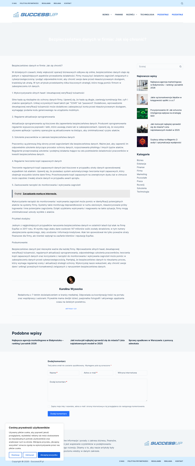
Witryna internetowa (127, 372)
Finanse (119, 14)
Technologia (147, 14)
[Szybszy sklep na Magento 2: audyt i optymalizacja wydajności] (142, 141)
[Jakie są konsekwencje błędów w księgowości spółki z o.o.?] (142, 99)
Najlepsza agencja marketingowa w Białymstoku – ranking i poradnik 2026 (166, 85)
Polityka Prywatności (29, 3)
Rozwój (130, 14)
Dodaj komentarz (58, 382)
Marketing (142, 174)
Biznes (106, 14)
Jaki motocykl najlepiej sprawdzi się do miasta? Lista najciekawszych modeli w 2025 (165, 127)
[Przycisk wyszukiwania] (180, 66)
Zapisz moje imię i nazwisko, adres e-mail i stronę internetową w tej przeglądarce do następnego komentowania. (98, 406)
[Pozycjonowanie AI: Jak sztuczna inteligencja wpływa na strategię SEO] (142, 113)
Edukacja (141, 163)
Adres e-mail (90, 372)
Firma (139, 170)
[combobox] (157, 66)
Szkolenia (142, 188)
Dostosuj (15, 455)
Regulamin (46, 3)
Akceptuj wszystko (48, 455)
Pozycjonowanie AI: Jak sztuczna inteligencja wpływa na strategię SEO (165, 113)
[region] (34, 442)
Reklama (57, 3)
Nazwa (53, 372)
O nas (14, 3)
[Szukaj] (182, 3)
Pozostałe (163, 14)
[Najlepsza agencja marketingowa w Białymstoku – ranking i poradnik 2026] (142, 85)
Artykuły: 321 (71, 309)
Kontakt (67, 3)
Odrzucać (29, 455)
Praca (140, 181)
